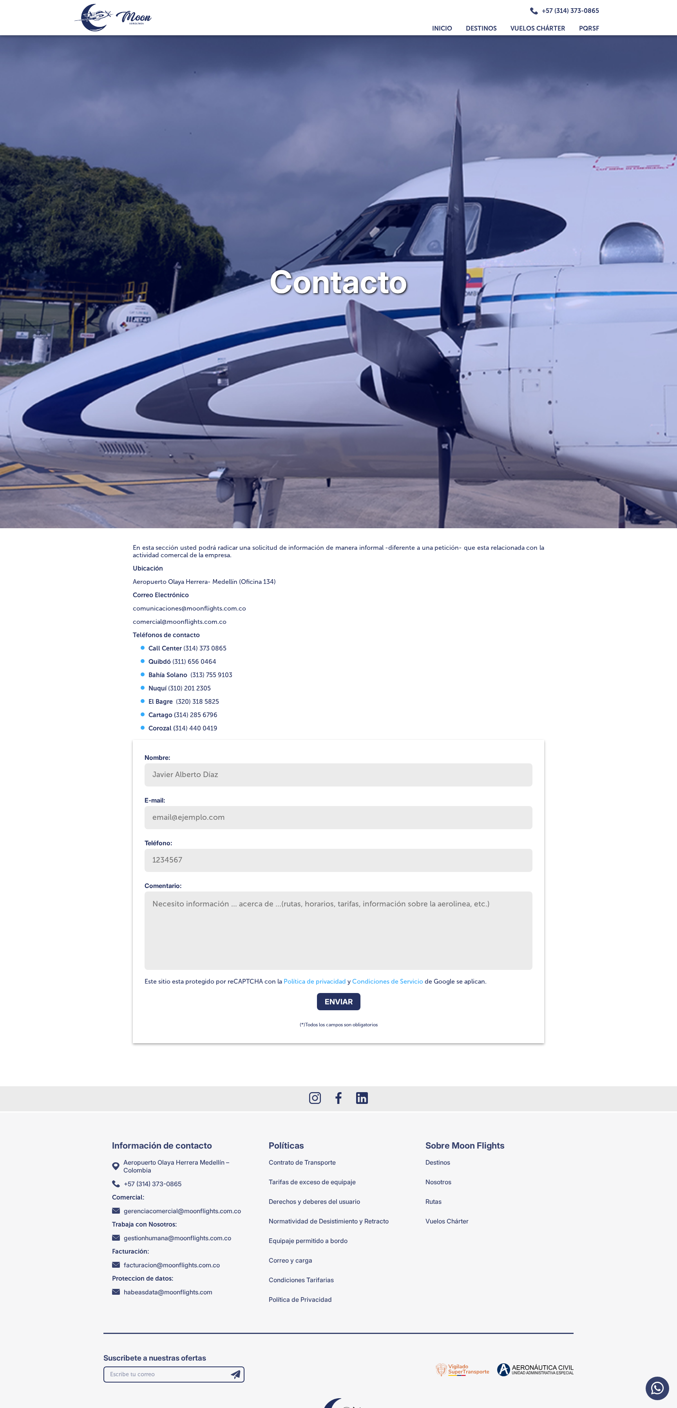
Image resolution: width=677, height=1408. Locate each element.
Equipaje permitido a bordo (308, 1241)
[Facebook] (338, 1098)
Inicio (442, 28)
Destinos (481, 28)
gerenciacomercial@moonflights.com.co (182, 1211)
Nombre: (157, 757)
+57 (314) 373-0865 (570, 10)
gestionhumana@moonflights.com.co (177, 1238)
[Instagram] (315, 1098)
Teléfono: (158, 843)
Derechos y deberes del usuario (314, 1201)
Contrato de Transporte (302, 1162)
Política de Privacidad (300, 1299)
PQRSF (589, 28)
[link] (462, 1369)
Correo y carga (290, 1260)
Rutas (433, 1201)
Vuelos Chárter (537, 28)
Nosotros (438, 1182)
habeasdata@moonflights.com (168, 1292)
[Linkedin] (362, 1098)
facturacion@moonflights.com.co (172, 1265)
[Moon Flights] (113, 17)
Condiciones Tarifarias (301, 1280)
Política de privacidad (315, 981)
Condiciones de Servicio (387, 981)
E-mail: (155, 800)
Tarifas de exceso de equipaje (312, 1182)
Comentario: (163, 886)
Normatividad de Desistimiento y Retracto (329, 1221)
